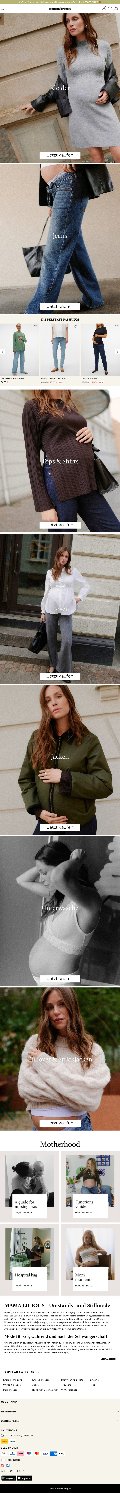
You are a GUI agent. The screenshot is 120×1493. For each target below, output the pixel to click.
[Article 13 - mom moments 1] (90, 1262)
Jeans (35, 1385)
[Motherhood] (60, 1141)
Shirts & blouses (12, 1385)
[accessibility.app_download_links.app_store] (24, 1481)
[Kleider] (60, 88)
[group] (19, 355)
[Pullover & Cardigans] (60, 1058)
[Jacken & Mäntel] (60, 760)
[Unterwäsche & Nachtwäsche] (60, 911)
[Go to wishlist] (110, 9)
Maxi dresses (10, 1390)
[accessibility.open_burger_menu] (3, 8)
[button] (19, 349)
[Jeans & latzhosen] (60, 239)
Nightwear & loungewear (45, 1390)
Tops (92, 1385)
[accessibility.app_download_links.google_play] (9, 1481)
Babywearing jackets (72, 1380)
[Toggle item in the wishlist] (35, 326)
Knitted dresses (41, 1380)
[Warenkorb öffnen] (116, 8)
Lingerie (94, 1380)
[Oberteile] (60, 461)
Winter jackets (69, 1390)
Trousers (66, 1385)
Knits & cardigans (12, 1380)
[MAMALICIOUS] (60, 9)
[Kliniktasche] (29, 1262)
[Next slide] (117, 351)
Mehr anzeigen (108, 1359)
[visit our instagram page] (2, 1466)
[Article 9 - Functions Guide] (90, 1186)
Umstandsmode (12, 1322)
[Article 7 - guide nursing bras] (29, 1186)
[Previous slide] (2, 351)
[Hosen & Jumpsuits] (60, 609)
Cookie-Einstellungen (60, 1488)
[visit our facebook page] (8, 1466)
